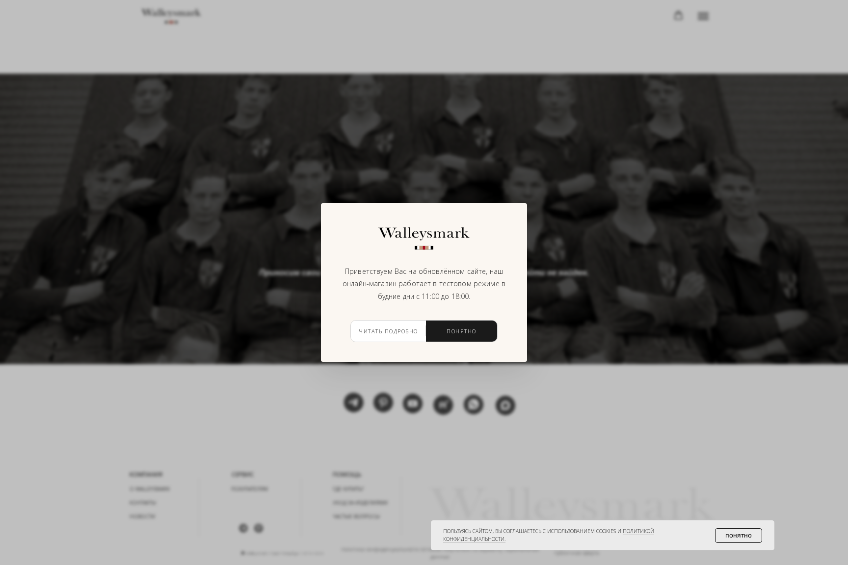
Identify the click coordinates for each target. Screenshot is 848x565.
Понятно (462, 331)
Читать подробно (388, 331)
